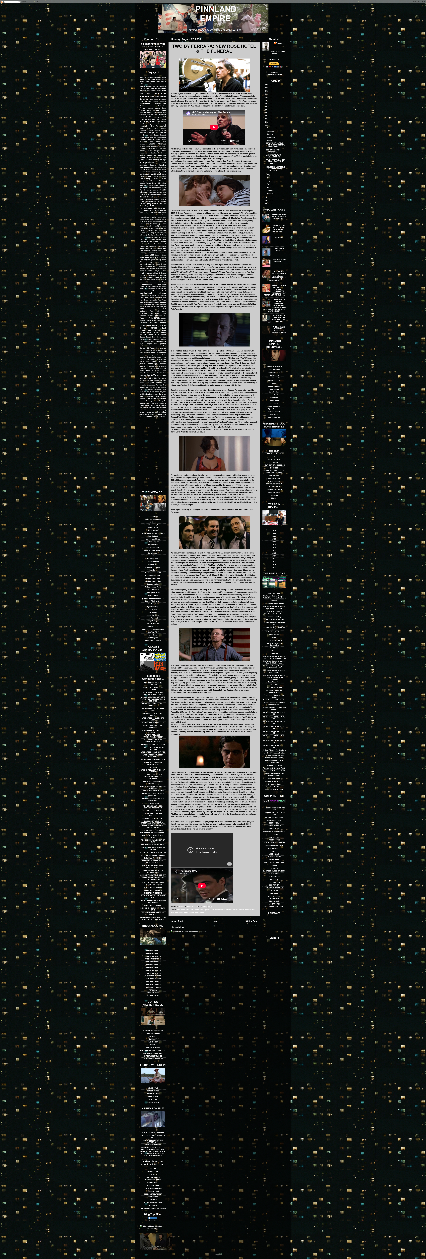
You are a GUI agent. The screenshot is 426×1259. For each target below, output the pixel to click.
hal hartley (161, 206)
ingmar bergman (154, 212)
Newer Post (177, 921)
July (268, 175)
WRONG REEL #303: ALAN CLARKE (153, 688)
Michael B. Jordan (159, 273)
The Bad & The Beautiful (274, 781)
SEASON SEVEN (153, 1102)
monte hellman (145, 286)
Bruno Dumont (160, 135)
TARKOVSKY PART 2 (153, 953)
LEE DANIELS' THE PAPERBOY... (273, 151)
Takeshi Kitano (153, 626)
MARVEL (143, 268)
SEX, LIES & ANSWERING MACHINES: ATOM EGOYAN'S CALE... (275, 169)
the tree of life (155, 387)
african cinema (160, 84)
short (153, 352)
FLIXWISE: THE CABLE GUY (152, 818)
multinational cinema (153, 293)
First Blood (274, 651)
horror (146, 210)
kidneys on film (145, 246)
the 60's (160, 376)
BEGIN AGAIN (274, 901)
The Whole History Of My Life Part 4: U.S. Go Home (274, 662)
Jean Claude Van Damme (149, 224)
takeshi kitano (157, 368)
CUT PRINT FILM (153, 1183)
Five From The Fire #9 (274, 787)
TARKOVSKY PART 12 (153, 981)
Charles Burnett (153, 561)
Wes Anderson (161, 405)
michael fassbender (148, 275)
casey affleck (155, 141)
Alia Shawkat (151, 90)
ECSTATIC (153, 1200)
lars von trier (161, 248)
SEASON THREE (153, 1091)
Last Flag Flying (274, 593)
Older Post (251, 921)
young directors (159, 416)
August (270, 140)
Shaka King (162, 350)
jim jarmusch (160, 230)
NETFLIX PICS (274, 837)
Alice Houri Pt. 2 (274, 381)
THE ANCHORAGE (153, 1047)
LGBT (152, 255)
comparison (147, 162)
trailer (157, 396)
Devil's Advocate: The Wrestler (274, 700)
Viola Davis (154, 403)
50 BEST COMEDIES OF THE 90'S (274, 809)
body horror (152, 124)
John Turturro (150, 239)
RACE (157, 318)
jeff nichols (150, 228)
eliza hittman (149, 185)
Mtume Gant (159, 291)
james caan (162, 217)
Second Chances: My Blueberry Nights (274, 691)
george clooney (160, 197)
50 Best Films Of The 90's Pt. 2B (274, 741)
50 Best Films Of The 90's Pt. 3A (274, 737)
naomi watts (154, 298)
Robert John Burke (153, 337)
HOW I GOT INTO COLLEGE (274, 465)
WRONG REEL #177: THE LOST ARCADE (153, 771)
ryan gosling (160, 344)
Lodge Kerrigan (153, 621)
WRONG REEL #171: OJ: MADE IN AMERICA (153, 787)
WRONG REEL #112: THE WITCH (153, 845)
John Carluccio (274, 406)
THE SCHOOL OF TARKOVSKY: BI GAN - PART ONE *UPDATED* (278, 318)
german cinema (160, 199)
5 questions (149, 77)
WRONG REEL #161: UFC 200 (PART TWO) (153, 794)
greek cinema (145, 201)
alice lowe (145, 93)
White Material (274, 635)
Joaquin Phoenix (156, 233)
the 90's (153, 378)
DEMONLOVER (274, 487)
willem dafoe (199, 912)
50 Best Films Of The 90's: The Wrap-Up (274, 708)
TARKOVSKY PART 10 (153, 976)
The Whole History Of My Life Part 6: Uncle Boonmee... (274, 607)
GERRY (153, 1045)
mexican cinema (146, 273)
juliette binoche (159, 241)
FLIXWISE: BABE (153, 803)
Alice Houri (161, 91)
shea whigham (145, 352)
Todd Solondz (153, 609)
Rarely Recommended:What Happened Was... (274, 704)
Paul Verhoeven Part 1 (153, 576)
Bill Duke (153, 522)
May (268, 181)
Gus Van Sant (153, 604)
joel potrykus (150, 235)
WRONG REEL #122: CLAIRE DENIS (153, 836)
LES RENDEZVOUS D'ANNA (153, 1053)
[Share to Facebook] (208, 906)
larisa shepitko (150, 248)
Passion (274, 601)
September (271, 137)
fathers (155, 190)
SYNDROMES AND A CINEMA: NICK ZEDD (153, 914)
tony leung (154, 394)
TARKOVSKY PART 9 (153, 973)
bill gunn (148, 119)
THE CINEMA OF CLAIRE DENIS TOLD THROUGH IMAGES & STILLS (279, 228)
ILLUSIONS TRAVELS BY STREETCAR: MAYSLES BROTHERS (153, 777)
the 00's (151, 375)
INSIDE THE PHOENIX (153, 1180)
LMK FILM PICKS (153, 1191)
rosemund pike (149, 341)
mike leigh (162, 282)
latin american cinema (148, 250)
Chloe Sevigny (154, 151)
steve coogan (145, 361)
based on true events (156, 110)
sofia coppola (151, 355)
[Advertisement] (153, 454)
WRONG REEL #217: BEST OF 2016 (153, 731)
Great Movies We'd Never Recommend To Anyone (274, 756)
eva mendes (144, 187)
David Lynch (153, 595)
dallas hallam (154, 167)
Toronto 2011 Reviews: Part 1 (274, 771)
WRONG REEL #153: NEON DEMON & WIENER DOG (153, 807)
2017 (267, 113)
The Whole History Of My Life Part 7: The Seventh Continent (274, 597)
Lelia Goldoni (274, 392)
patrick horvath (153, 309)
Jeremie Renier (160, 228)
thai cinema (151, 373)
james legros (144, 219)
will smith (152, 407)
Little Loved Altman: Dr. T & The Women (274, 761)
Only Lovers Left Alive (274, 687)
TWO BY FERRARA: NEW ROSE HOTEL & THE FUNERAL (275, 162)
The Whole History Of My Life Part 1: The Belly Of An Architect (274, 677)
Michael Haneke (153, 590)
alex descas (151, 88)
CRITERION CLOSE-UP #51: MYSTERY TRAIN (153, 763)
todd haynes (160, 392)
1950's (142, 77)
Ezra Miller (162, 187)
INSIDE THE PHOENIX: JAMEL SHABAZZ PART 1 (153, 866)
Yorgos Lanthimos (153, 539)
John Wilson (153, 516)
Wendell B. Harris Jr (274, 366)
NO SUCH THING (274, 459)
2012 (267, 197)
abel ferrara (181, 910)
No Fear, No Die (274, 632)
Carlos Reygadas (152, 615)
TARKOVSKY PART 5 (153, 962)
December (271, 128)
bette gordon (158, 117)
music (147, 298)
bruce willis (149, 135)
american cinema (192, 910)
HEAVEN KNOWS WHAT (274, 845)
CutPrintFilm (145, 167)
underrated (179, 912)
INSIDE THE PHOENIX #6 (153, 905)
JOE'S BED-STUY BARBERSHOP (274, 897)
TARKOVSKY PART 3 (153, 956)
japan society (148, 221)
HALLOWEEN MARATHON (274, 907)
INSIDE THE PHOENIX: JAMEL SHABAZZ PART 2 (153, 862)
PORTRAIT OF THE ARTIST (153, 1031)
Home (214, 921)
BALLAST (153, 1039)
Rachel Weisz (151, 320)
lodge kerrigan (150, 257)
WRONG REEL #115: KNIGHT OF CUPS (153, 841)
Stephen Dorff (161, 359)
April (269, 184)
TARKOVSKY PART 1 (153, 950)
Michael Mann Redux (153, 640)
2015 (267, 119)
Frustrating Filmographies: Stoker (274, 696)
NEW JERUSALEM (153, 1033)
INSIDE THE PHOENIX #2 (153, 890)
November (271, 131)
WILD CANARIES (274, 874)
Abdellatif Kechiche (147, 79)
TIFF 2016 (153, 767)
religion (148, 325)
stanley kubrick (149, 359)
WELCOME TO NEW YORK (274, 862)
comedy (149, 160)
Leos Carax (153, 635)
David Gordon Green (153, 519)
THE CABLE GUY (274, 492)
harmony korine (146, 208)
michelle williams (151, 282)
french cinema (146, 197)
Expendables (153, 187)
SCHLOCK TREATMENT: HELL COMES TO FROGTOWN (153, 883)
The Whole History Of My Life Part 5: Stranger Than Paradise (274, 657)
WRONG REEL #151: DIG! (152, 811)
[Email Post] (198, 906)
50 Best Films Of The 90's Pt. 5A (274, 718)
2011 (267, 200)
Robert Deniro (154, 335)
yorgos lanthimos (146, 416)
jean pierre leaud (152, 226)
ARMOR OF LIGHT (274, 826)
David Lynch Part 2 (153, 592)
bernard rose (152, 115)
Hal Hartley (153, 612)
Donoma (163, 181)
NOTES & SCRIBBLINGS (153, 1202)
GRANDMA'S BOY (274, 478)
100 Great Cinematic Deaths (274, 753)
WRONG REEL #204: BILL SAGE (153, 744)
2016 (267, 116)
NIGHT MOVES (274, 904)
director (229, 910)
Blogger (217, 1254)
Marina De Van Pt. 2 (274, 378)
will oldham (144, 407)
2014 (267, 122)
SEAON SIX (153, 1099)
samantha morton (147, 346)
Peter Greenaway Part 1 (153, 525)
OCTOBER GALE (274, 876)
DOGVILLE (274, 468)
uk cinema (152, 398)
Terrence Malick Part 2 (153, 581)
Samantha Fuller (274, 372)
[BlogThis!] (204, 906)
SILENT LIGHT (153, 1042)
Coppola (153, 165)
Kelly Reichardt (160, 244)
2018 (267, 109)
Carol (274, 637)
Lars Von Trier (153, 632)
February (270, 190)
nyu (152, 306)
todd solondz (145, 394)
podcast (158, 315)
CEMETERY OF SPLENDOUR (274, 843)
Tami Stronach (274, 369)
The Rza (159, 385)
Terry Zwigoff (153, 536)
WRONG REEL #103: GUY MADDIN (153, 852)
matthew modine (146, 270)
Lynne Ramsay (152, 607)
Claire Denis (152, 570)
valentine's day (146, 401)
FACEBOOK (153, 1174)
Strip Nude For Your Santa (274, 614)
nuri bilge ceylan (160, 304)
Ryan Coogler (146, 344)
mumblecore (144, 295)
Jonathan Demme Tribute (274, 603)
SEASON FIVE (153, 1096)
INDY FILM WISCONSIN (153, 858)
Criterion (162, 165)
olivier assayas (160, 306)
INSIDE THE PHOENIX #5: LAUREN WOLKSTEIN (153, 901)
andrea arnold (155, 96)
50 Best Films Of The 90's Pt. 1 (274, 750)
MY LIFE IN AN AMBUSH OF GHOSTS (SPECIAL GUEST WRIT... (275, 145)
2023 (267, 94)
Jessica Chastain (146, 230)
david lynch (156, 174)
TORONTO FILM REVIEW (153, 1188)
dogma (156, 178)
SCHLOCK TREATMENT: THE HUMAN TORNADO (153, 879)
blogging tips (152, 1220)
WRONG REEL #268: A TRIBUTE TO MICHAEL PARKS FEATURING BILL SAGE (152, 699)
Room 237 (274, 685)
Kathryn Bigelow (153, 542)
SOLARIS (274, 495)
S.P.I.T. (274, 851)
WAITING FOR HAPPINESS (153, 1059)
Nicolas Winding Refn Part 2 (153, 598)
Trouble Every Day (274, 617)
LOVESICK (274, 879)
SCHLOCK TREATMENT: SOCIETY (153, 875)
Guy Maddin (150, 206)
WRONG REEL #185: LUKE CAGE (153, 759)
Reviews (143, 328)
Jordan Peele (161, 239)
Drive (159, 183)
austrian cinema (154, 108)
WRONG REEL (153, 1197)
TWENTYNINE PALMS (279, 249)
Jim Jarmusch (153, 618)
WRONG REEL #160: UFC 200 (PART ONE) (153, 799)
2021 (267, 100)
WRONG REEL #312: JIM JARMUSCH (153, 684)
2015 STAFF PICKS (274, 820)
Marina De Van (153, 528)
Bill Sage (155, 119)
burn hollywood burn (158, 137)
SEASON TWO (153, 1088)
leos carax (144, 255)
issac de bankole (151, 217)
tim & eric (150, 391)
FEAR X (274, 498)
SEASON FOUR (153, 1094)
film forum (153, 192)
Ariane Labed (155, 106)
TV (146, 398)
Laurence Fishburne (147, 253)
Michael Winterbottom (154, 279)
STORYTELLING (274, 481)
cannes (157, 139)
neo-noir (248, 910)
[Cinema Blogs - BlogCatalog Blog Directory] (153, 1228)
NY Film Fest (145, 306)
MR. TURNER (274, 885)
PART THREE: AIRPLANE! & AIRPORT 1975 (153, 1141)
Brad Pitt (154, 126)
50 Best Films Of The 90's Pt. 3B (274, 732)
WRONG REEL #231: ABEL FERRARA (153, 726)
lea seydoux (161, 253)
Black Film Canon (148, 121)
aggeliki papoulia (146, 86)
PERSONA (153, 990)
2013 (267, 125)
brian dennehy (154, 130)
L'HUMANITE (274, 462)
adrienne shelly (146, 84)
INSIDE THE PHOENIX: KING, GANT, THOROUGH (153, 827)
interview (155, 215)
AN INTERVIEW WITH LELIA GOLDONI (274, 156)
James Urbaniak (155, 219)
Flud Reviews (149, 194)
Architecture (144, 106)
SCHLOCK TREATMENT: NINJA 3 (153, 855)
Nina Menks (274, 389)
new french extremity (148, 300)
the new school (153, 380)
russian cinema (160, 341)
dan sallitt (162, 167)
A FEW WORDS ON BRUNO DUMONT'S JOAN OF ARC (279, 216)
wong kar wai (152, 412)
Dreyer (154, 183)
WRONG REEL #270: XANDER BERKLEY (153, 705)
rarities (142, 325)
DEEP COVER (274, 451)
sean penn (148, 350)
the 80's (147, 378)
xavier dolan (144, 414)
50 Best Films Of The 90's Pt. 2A (274, 746)
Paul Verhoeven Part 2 (153, 573)
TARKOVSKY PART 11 (153, 979)
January (270, 193)
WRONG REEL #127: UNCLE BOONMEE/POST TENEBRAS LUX (152, 831)
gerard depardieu (146, 199)
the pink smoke (154, 383)
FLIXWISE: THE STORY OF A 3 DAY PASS (153, 748)
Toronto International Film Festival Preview (274, 774)
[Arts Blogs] (152, 1218)
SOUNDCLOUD (152, 1171)
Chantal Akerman (157, 144)
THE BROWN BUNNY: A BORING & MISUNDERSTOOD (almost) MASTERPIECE (277, 276)
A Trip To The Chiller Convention (274, 644)
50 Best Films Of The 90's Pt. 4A (274, 727)
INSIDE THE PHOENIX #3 (153, 893)
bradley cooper (152, 128)
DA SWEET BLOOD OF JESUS (274, 871)
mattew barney (161, 268)
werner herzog (150, 405)
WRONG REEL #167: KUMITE (153, 791)
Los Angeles (145, 260)
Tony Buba (274, 414)
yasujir (152, 414)
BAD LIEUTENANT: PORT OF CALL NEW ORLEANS (274, 471)
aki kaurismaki (158, 86)
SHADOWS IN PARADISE (153, 1056)
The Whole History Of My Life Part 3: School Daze (274, 667)
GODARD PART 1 (153, 996)
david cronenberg (153, 172)
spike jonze (156, 357)
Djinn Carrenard (160, 176)
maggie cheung (153, 262)
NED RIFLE (274, 893)
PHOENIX (274, 834)
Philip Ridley (153, 530)
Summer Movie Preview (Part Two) (274, 623)
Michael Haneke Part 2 (153, 587)
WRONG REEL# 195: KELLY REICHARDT (153, 756)
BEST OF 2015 (274, 823)
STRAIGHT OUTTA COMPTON (274, 831)
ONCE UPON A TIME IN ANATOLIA (153, 1050)
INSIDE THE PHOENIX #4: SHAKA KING (153, 897)
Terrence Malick (153, 370)
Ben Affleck (158, 112)
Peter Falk (154, 311)
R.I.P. (151, 318)
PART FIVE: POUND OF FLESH (153, 1132)
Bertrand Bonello (152, 547)
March (269, 187)
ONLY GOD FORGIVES (274, 454)
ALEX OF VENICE (274, 857)
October (270, 134)
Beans (274, 383)
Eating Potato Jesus (274, 640)
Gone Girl (274, 653)
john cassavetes (146, 237)
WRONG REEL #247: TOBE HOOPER (153, 714)
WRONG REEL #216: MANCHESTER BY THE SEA (153, 736)
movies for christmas (149, 289)
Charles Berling (145, 146)
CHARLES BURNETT (158, 146)
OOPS (142, 309)
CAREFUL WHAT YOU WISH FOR (274, 813)
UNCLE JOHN (274, 829)
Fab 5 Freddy (145, 190)
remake (154, 325)
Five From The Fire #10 (274, 765)
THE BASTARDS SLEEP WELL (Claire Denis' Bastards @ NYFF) (279, 330)
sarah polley (161, 346)
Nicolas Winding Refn (153, 601)
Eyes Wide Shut (274, 682)
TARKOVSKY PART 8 (153, 970)
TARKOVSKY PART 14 (153, 987)
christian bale (152, 153)
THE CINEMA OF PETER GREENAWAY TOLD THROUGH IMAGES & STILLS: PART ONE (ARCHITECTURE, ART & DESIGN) (274, 305)
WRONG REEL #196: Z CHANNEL (153, 752)
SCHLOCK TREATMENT (153, 1194)
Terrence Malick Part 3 (153, 578)
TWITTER (152, 1168)
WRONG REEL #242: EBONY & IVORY (153, 719)
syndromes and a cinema (156, 366)
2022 (267, 97)
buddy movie (144, 137)
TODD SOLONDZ (153, 993)
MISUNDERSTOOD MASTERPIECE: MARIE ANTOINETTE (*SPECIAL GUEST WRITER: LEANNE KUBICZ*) (275, 290)
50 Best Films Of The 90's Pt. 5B (274, 713)
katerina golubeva (146, 244)
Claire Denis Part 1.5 (153, 567)
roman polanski (153, 339)
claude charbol (156, 157)
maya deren (160, 271)
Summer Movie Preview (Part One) (274, 628)
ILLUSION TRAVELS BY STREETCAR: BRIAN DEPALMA (153, 822)
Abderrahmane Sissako (153, 550)
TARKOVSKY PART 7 (153, 967)
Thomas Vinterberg (154, 389)
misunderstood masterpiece (153, 284)
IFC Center (154, 210)
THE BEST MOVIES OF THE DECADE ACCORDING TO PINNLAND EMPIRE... (153, 46)
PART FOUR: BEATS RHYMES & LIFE (153, 1136)
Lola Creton (161, 257)
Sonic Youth (161, 355)
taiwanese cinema (146, 368)
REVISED (154, 328)
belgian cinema (146, 112)
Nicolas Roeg (148, 302)
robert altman (153, 332)
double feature (238, 910)
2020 (267, 103)
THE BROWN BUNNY (274, 489)
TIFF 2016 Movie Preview (274, 619)
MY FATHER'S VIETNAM (274, 817)
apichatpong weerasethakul (153, 103)
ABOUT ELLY (274, 860)
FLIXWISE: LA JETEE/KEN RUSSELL (153, 782)
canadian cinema (147, 139)
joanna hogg (144, 233)
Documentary (145, 179)
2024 (267, 91)
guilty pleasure (152, 204)
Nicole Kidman (149, 304)
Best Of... (149, 117)
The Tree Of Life (274, 778)
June (269, 178)
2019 (267, 106)
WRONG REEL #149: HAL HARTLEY (152, 814)
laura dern (162, 250)
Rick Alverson (154, 330)
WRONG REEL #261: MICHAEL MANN (153, 709)
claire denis (145, 157)
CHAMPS (274, 868)
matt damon (150, 268)
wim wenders (145, 410)
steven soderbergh (148, 364)
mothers (154, 286)
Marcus (279, 43)
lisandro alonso (160, 255)
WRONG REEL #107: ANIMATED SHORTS (153, 848)
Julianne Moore (146, 241)
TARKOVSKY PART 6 (153, 964)
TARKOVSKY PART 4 (153, 959)
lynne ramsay (156, 260)
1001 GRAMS (274, 854)
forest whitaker (160, 194)
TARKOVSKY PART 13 (153, 984)
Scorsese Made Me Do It (274, 790)
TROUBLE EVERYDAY (274, 484)
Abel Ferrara (153, 564)
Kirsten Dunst (156, 246)
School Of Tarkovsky (149, 348)
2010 (267, 203)
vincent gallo (189, 912)
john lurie (158, 237)
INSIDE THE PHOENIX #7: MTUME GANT (152, 909)
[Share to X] (206, 906)
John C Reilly (161, 235)
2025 (267, 88)
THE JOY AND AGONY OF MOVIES (153, 1208)
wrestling (162, 412)
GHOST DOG (274, 475)
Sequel (154, 350)
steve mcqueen (159, 361)
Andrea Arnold (152, 556)
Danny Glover (156, 169)
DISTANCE (279, 237)
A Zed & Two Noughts (274, 611)
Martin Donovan (146, 266)
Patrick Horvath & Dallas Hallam (153, 533)
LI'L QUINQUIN (274, 882)
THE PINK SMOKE (153, 1177)
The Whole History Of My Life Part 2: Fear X (274, 671)
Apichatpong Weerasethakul (153, 629)
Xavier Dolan (153, 545)
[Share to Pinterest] (211, 906)
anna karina (154, 99)
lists (142, 257)
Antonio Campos (159, 101)
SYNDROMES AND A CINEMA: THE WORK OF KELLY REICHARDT (153, 918)
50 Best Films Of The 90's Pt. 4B (274, 722)
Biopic (163, 119)
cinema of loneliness (156, 155)
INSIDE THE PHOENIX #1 (153, 887)
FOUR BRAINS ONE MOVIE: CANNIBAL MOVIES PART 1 (153, 693)
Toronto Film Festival (153, 395)
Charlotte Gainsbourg (148, 148)
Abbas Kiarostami (159, 77)
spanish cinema (145, 357)
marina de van (160, 264)
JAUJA (274, 865)
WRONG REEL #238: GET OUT (153, 723)
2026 (267, 85)
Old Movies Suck (274, 784)
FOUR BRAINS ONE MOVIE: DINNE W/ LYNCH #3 (153, 741)
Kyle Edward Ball (274, 417)
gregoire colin (155, 201)
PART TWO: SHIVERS (153, 1145)
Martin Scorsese (159, 266)
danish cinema (145, 169)
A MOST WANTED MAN (274, 888)
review (162, 325)
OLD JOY (152, 1036)
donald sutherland (153, 181)
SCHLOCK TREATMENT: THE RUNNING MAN (153, 871)
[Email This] (202, 906)
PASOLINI (274, 891)
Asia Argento (205, 910)
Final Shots (274, 648)
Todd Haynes (153, 638)
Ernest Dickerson (160, 185)
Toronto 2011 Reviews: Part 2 (274, 768)
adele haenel (161, 82)
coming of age (159, 160)
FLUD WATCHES (153, 1185)
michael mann (153, 277)
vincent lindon (145, 403)
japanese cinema (159, 221)
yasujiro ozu (161, 414)
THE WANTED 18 (274, 848)
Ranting (163, 322)
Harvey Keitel (157, 208)
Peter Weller (155, 313)
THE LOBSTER (274, 840)
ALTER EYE (153, 1205)
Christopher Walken (218, 910)
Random (153, 322)
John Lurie (274, 403)
